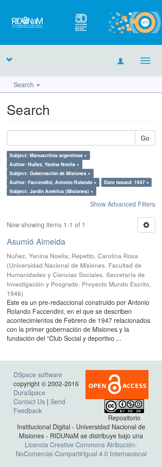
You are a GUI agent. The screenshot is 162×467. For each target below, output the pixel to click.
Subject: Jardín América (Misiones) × (51, 191)
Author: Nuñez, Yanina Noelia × (44, 164)
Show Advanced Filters (122, 203)
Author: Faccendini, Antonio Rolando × (52, 182)
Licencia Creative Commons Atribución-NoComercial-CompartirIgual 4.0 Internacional (81, 449)
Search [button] (25, 84)
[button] (9, 59)
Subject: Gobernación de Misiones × (49, 173)
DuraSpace (29, 392)
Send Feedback (39, 406)
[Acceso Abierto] (117, 383)
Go (145, 137)
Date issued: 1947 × (126, 182)
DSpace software (38, 374)
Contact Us (29, 401)
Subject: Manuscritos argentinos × (48, 155)
